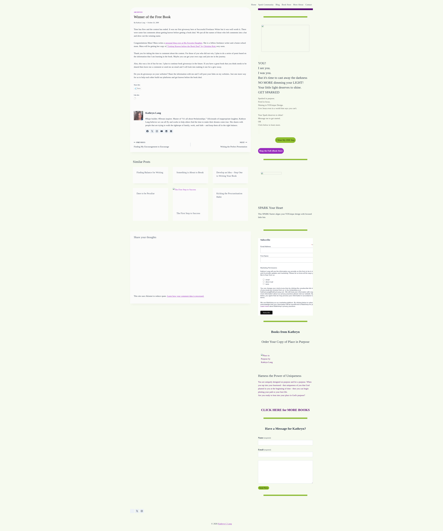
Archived (138, 12)
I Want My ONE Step (285, 140)
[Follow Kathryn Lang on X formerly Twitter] (152, 131)
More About (298, 4)
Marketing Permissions (268, 268)
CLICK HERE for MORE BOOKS (285, 410)
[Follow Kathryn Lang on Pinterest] (171, 131)
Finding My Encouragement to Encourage (151, 144)
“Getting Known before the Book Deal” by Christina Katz (191, 46)
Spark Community (266, 4)
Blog (278, 4)
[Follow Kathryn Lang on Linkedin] (166, 131)
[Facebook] (132, 511)
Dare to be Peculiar (146, 193)
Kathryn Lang (140, 23)
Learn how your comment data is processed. (185, 296)
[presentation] (190, 198)
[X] (137, 511)
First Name (264, 256)
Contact (308, 4)
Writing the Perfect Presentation (233, 144)
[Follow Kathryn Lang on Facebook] (147, 131)
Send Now (263, 488)
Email (264, 449)
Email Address (265, 246)
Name (264, 438)
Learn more (264, 306)
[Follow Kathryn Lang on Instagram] (157, 131)
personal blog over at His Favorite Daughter (183, 43)
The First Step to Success (188, 213)
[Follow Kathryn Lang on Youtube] (162, 131)
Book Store (286, 4)
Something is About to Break (190, 172)
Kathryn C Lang (225, 524)
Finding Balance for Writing (150, 172)
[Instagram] (142, 511)
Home (253, 4)
